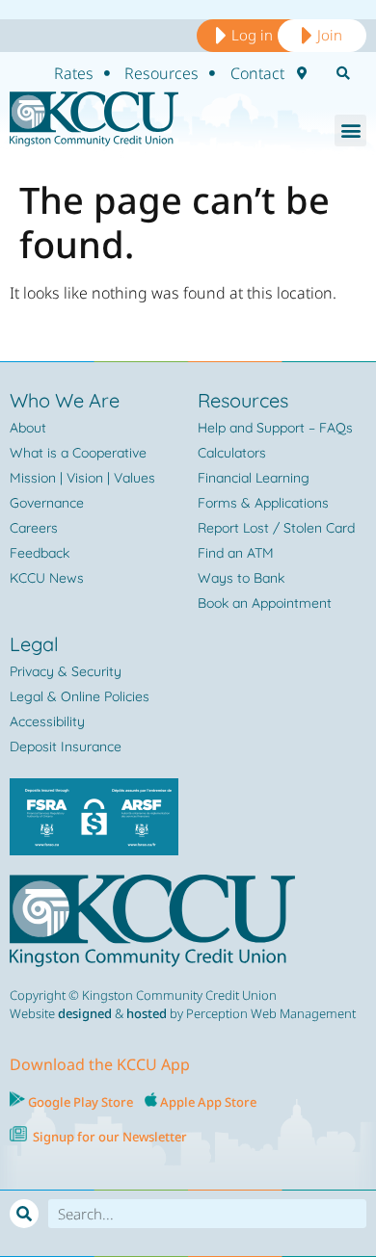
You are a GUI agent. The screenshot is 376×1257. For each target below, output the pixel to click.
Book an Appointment (265, 603)
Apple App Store (208, 1102)
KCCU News (47, 578)
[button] (350, 130)
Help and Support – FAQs (275, 427)
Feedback (39, 553)
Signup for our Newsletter (110, 1136)
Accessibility (47, 721)
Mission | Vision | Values (82, 477)
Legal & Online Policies (79, 696)
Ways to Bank (241, 578)
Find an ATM (236, 553)
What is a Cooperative (78, 452)
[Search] (24, 1213)
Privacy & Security (65, 671)
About (28, 427)
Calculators (232, 452)
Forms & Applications (263, 502)
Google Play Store (79, 1102)
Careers (34, 528)
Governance (47, 502)
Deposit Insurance (65, 746)
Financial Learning (253, 477)
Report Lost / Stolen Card (276, 528)
